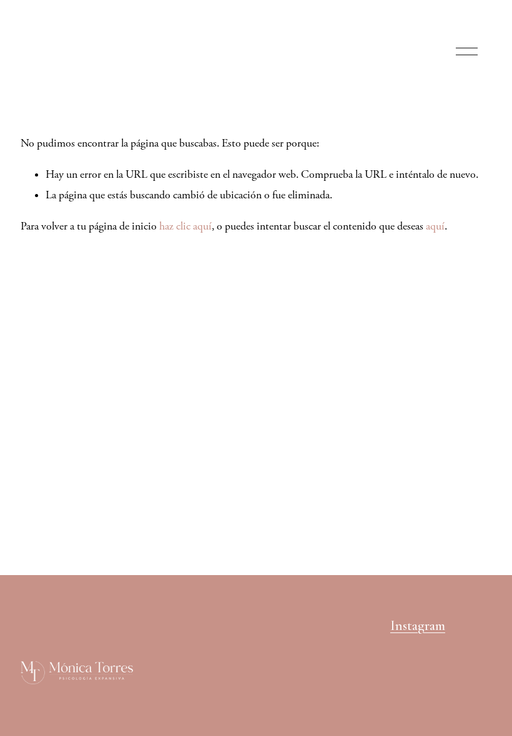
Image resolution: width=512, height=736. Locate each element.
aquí (435, 226)
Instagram (417, 625)
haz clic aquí (185, 226)
